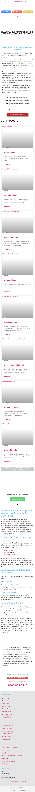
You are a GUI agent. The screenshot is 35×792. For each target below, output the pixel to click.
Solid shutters (6, 739)
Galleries (4, 753)
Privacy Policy (6, 750)
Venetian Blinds (11, 238)
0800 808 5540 (17, 685)
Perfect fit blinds (6, 711)
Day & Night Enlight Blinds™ (16, 365)
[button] (3, 24)
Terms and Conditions (8, 761)
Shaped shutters (7, 736)
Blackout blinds (6, 717)
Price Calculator (17, 11)
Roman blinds (6, 701)
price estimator (27, 661)
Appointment (28, 11)
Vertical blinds (6, 703)
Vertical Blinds (10, 323)
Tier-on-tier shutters (7, 725)
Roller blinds (5, 698)
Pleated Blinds (10, 450)
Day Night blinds (7, 714)
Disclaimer (5, 758)
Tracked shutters (7, 733)
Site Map (4, 764)
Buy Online (6, 11)
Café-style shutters (7, 731)
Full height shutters (7, 728)
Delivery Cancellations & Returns (12, 755)
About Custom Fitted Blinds (10, 747)
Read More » (7, 164)
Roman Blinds (10, 280)
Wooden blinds (6, 706)
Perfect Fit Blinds (11, 408)
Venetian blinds (6, 709)
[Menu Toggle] (17, 17)
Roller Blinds (9, 153)
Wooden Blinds (10, 195)
